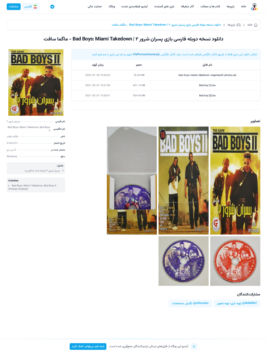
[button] (31, 6)
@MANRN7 (249, 303)
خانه (243, 6)
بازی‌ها (230, 6)
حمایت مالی (95, 6)
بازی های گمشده (164, 6)
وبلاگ (111, 6)
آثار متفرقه (187, 6)
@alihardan (201, 303)
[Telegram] (52, 6)
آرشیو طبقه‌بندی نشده (135, 6)
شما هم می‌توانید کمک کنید (88, 346)
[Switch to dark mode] (44, 6)
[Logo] (254, 6)
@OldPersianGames (146, 54)
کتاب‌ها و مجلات (210, 6)
